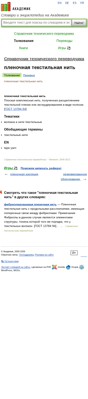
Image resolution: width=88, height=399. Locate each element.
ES (75, 3)
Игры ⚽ (64, 48)
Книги (23, 48)
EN (59, 3)
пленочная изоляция (24, 174)
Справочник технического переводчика (44, 33)
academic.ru (15, 6)
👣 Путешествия (10, 261)
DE (67, 3)
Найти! (78, 22)
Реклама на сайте (44, 254)
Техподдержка (26, 254)
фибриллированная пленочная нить (30, 204)
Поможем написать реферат (41, 168)
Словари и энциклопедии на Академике (35, 15)
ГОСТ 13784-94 (15, 109)
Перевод (29, 75)
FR (82, 3)
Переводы (64, 41)
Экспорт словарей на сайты (15, 267)
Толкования (23, 41)
